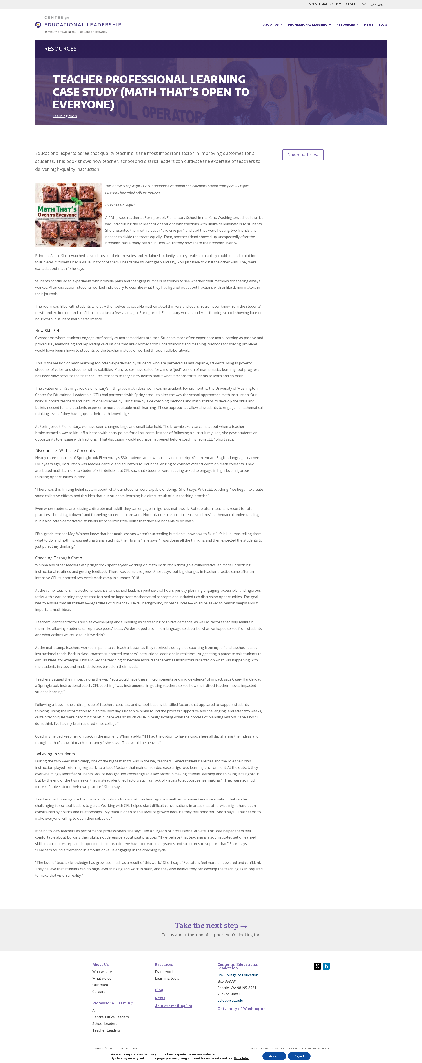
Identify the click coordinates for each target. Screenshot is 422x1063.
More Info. (241, 1058)
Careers (98, 992)
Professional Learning (307, 24)
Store (351, 4)
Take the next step (211, 925)
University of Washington (242, 1008)
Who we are (102, 972)
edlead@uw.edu (230, 1000)
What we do (102, 979)
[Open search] (377, 4)
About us (271, 24)
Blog (382, 24)
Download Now (303, 155)
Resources (346, 24)
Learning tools (65, 116)
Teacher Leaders (106, 1031)
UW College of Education (238, 975)
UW (363, 4)
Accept (274, 1056)
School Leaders (104, 1024)
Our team (100, 985)
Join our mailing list (324, 4)
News (369, 24)
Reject (299, 1056)
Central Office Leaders (110, 1017)
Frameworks (165, 972)
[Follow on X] (317, 966)
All (94, 1011)
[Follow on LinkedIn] (326, 966)
